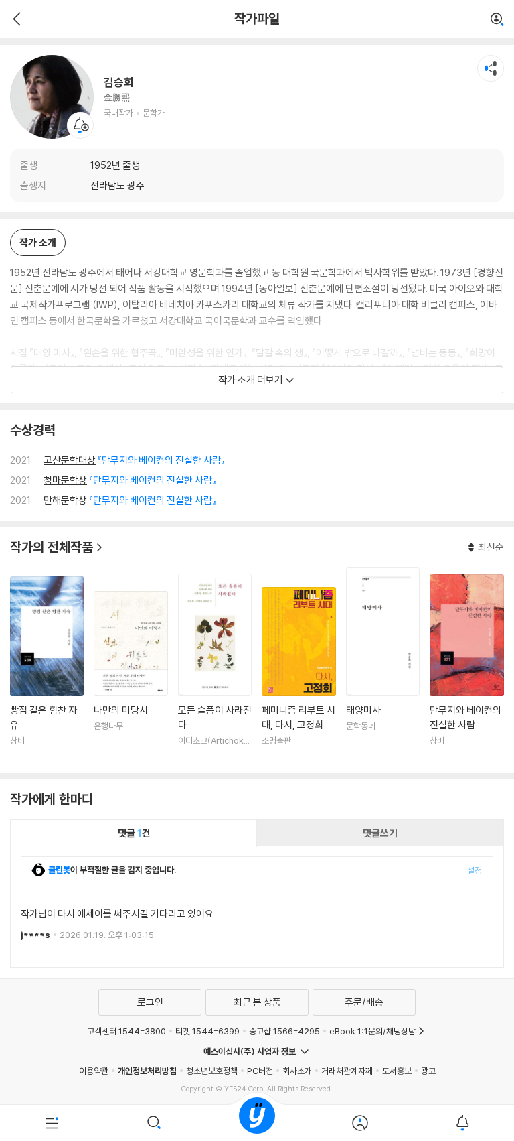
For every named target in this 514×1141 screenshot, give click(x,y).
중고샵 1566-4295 (284, 1031)
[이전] (15, 19)
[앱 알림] (462, 1123)
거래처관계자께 (347, 1070)
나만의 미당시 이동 (130, 676)
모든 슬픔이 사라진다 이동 (215, 668)
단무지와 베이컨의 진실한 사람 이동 (466, 668)
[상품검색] (154, 1123)
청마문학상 (65, 480)
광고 (428, 1070)
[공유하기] (490, 68)
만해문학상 (65, 500)
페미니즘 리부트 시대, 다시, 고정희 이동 (298, 674)
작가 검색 (497, 20)
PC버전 (260, 1070)
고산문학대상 (70, 460)
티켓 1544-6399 (207, 1031)
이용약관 (93, 1070)
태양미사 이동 (383, 664)
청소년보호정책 (212, 1070)
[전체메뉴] (51, 1123)
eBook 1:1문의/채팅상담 (372, 1031)
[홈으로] (257, 1123)
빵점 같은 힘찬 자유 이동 (47, 669)
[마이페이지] (360, 1123)
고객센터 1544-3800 (126, 1031)
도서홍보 (397, 1070)
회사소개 (297, 1070)
